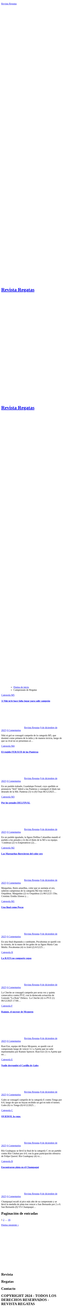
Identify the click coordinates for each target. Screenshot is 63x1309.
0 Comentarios (14, 730)
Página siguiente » (10, 1225)
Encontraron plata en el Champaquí (20, 1167)
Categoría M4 (8, 746)
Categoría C (7, 1110)
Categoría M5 (8, 695)
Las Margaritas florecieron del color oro (22, 853)
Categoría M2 (8, 848)
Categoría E (7, 1059)
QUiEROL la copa (11, 1116)
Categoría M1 (8, 901)
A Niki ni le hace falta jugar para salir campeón (25, 701)
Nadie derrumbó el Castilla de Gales (20, 1065)
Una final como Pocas (12, 907)
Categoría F (7, 1006)
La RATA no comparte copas (16, 958)
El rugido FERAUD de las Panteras (19, 752)
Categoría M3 (8, 797)
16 (9, 1220)
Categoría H (7, 952)
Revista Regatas (9, 3)
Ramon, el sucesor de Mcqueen (17, 1011)
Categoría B (7, 1161)
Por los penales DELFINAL (15, 802)
